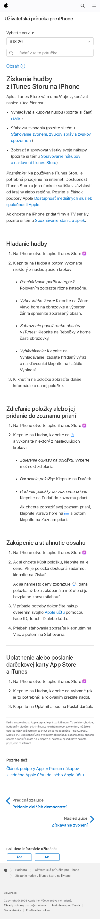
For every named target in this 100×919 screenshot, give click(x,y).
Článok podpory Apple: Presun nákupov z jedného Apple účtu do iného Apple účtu (45, 771)
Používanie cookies (38, 910)
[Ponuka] (94, 6)
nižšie (16, 118)
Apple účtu (55, 612)
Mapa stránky (12, 910)
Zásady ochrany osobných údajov (25, 905)
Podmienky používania (66, 905)
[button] (82, 6)
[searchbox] (50, 53)
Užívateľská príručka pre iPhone (39, 19)
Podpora (21, 870)
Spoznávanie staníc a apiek (60, 220)
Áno (19, 857)
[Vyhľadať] (11, 53)
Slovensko (10, 892)
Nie (47, 857)
